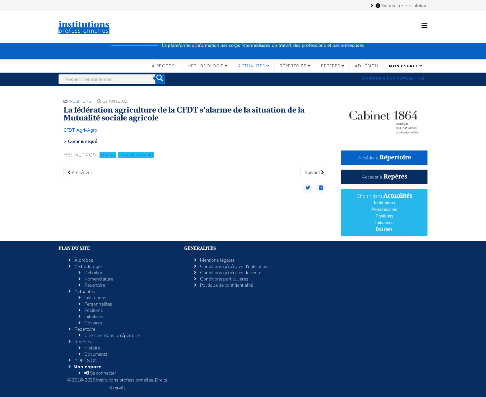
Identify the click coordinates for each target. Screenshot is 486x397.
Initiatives (384, 222)
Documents (95, 354)
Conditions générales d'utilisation (233, 266)
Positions (80, 101)
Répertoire (293, 66)
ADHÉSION (366, 66)
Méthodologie (205, 66)
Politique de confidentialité (226, 285)
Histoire (91, 348)
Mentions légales (217, 260)
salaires (108, 155)
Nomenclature (98, 279)
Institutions (384, 202)
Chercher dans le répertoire (111, 335)
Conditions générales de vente (230, 273)
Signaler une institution (403, 6)
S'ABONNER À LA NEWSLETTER (393, 78)
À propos (163, 66)
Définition (93, 273)
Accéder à (384, 158)
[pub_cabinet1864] (384, 119)
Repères (330, 66)
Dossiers (384, 229)
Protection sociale (136, 155)
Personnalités (384, 209)
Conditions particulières (223, 279)
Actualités (251, 66)
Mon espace (403, 66)
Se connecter (102, 373)
